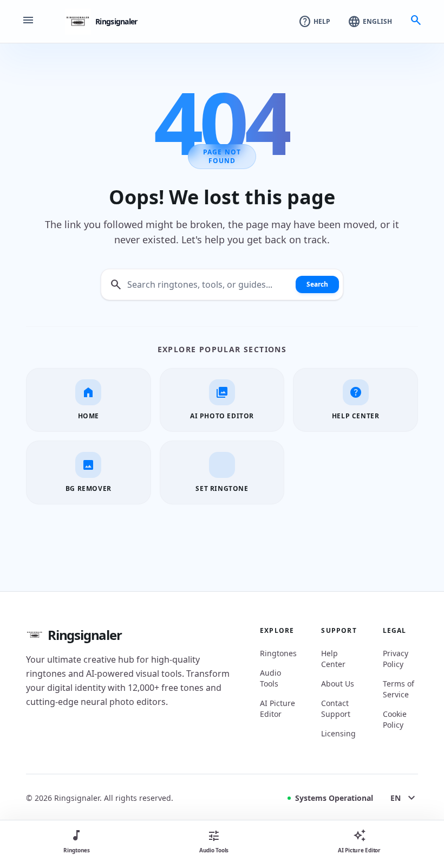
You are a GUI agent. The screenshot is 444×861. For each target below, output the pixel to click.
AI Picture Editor (277, 708)
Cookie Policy (395, 719)
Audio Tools (270, 678)
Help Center (333, 658)
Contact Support (335, 708)
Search (317, 284)
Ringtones (277, 653)
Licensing (338, 733)
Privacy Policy (395, 658)
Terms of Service (398, 689)
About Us (337, 683)
